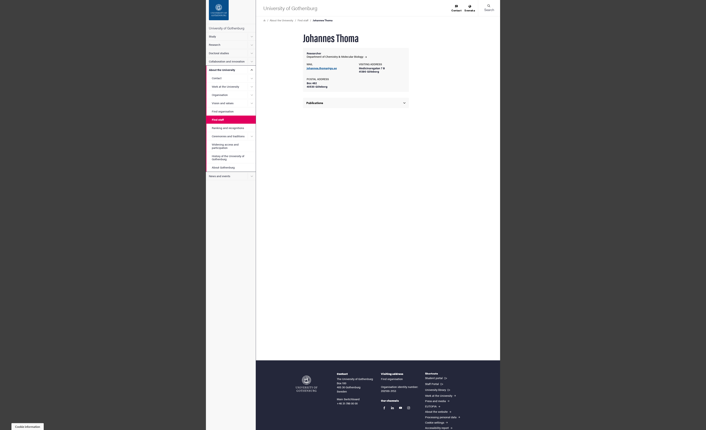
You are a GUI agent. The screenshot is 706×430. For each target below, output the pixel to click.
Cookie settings (435, 422)
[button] (489, 8)
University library (438, 390)
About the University (222, 70)
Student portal (436, 378)
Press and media (436, 401)
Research (214, 44)
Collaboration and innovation (227, 61)
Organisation (220, 95)
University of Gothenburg (226, 28)
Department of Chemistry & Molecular (335, 56)
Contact (217, 78)
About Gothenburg (223, 167)
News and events (219, 176)
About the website (436, 411)
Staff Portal (434, 384)
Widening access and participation (225, 145)
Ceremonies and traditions (228, 136)
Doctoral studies (219, 53)
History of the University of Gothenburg (228, 157)
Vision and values (222, 103)
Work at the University (225, 86)
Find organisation (223, 111)
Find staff (218, 119)
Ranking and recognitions (228, 128)
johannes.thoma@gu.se (322, 68)
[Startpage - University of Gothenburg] (231, 12)
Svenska (469, 10)
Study (212, 36)
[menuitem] (456, 8)
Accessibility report (437, 428)
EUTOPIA (431, 406)
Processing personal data (441, 417)
